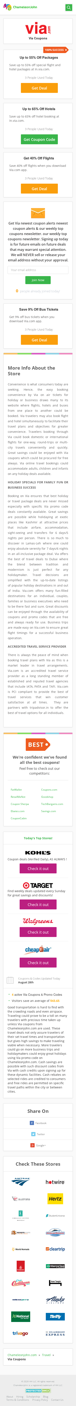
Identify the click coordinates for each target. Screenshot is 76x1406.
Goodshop (47, 797)
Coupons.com (49, 789)
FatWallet (16, 789)
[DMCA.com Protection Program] (38, 1390)
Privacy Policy (40, 1399)
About (9, 1396)
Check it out (38, 868)
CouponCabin (19, 818)
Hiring (19, 1396)
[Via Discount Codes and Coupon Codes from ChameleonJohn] (20, 7)
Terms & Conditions (17, 1399)
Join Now (38, 280)
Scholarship (33, 1396)
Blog (45, 1396)
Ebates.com (17, 811)
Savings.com (48, 811)
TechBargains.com (52, 804)
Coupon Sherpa (20, 804)
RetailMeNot (18, 797)
